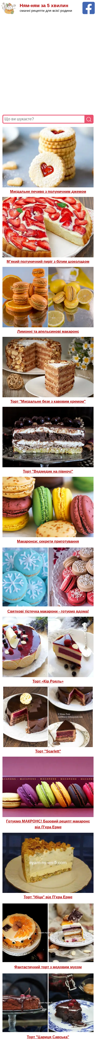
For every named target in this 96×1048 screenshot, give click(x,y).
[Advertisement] (48, 64)
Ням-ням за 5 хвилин (44, 5)
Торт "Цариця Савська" (48, 1037)
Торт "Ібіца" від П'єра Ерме (48, 897)
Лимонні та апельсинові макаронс (48, 331)
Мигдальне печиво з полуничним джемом (48, 191)
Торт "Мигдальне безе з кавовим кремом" (48, 401)
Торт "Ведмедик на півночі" (48, 471)
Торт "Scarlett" (48, 751)
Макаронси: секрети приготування (48, 541)
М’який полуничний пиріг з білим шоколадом (48, 261)
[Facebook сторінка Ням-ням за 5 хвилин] (88, 4)
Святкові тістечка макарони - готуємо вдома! (48, 611)
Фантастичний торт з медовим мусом (48, 967)
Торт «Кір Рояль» (48, 681)
